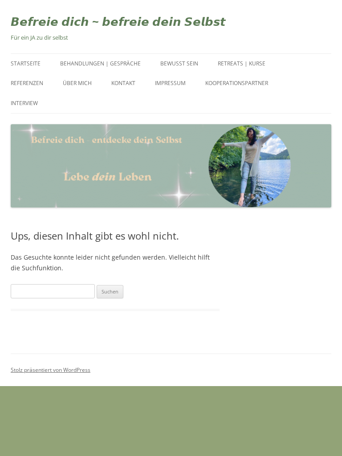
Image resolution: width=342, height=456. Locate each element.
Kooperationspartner (236, 83)
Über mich (77, 83)
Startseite (26, 63)
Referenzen (27, 83)
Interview (24, 103)
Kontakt (123, 83)
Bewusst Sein (179, 63)
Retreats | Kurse (241, 63)
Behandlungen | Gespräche (100, 63)
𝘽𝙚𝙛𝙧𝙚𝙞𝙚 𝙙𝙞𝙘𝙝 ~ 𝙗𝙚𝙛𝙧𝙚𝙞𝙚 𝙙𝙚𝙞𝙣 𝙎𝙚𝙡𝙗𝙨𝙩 (118, 21)
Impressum (170, 83)
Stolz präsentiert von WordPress (50, 370)
